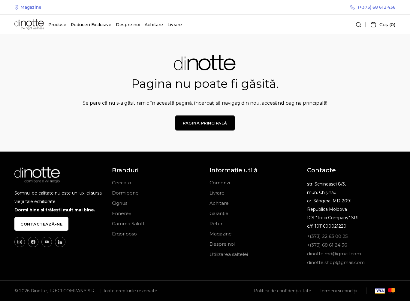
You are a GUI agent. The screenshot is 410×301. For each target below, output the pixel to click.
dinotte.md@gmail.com (334, 253)
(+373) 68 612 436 (377, 7)
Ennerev (121, 213)
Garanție (219, 213)
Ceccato (121, 183)
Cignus (119, 203)
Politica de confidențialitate (282, 290)
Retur (216, 223)
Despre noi (128, 24)
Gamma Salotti (129, 223)
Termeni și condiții (338, 290)
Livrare (174, 24)
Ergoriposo (124, 234)
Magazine (30, 7)
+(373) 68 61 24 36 (327, 245)
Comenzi (220, 183)
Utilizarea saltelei (229, 254)
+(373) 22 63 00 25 (327, 236)
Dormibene (125, 193)
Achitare (154, 24)
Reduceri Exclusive (91, 24)
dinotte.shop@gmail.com (336, 262)
